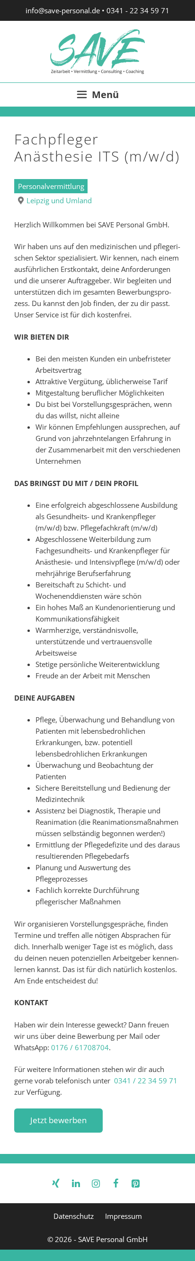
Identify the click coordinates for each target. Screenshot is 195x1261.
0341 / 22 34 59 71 (145, 1080)
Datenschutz (73, 1216)
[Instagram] (96, 1181)
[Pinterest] (135, 1181)
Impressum (123, 1216)
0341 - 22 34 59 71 (137, 10)
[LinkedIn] (76, 1181)
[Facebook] (115, 1181)
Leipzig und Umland (59, 200)
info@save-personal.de (63, 10)
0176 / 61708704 (80, 1047)
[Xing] (56, 1181)
